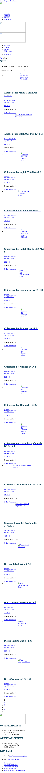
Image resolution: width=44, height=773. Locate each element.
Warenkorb (7, 54)
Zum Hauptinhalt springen (8, 1)
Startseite (7, 14)
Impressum (7, 763)
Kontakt (6, 17)
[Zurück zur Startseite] (9, 8)
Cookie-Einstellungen (11, 767)
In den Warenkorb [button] (10, 113)
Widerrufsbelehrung (10, 768)
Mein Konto (8, 19)
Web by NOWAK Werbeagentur (14, 770)
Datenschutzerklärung (11, 765)
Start (1, 58)
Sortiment (7, 16)
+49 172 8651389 (13, 759)
